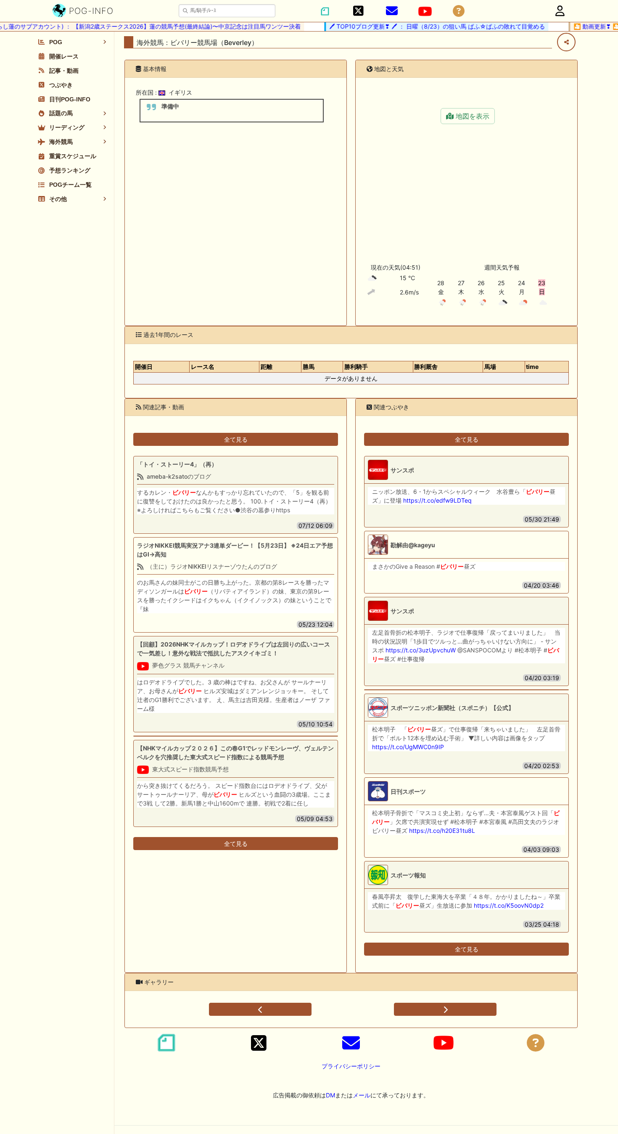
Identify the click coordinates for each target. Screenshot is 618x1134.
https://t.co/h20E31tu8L (442, 830)
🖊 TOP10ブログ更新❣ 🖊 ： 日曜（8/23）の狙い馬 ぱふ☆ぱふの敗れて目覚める (425, 26)
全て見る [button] (236, 439)
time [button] (532, 366)
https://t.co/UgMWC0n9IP (408, 746)
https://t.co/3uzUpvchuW (421, 650)
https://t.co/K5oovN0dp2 (509, 905)
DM (330, 1095)
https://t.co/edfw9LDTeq (437, 500)
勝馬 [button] (308, 366)
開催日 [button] (144, 366)
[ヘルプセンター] (459, 11)
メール (361, 1095)
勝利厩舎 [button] (426, 366)
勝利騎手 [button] (356, 366)
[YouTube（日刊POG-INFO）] (425, 11)
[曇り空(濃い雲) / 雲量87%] (372, 278)
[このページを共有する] (566, 42)
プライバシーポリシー (351, 1066)
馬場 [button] (490, 366)
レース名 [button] (202, 366)
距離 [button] (266, 366)
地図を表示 (471, 116)
